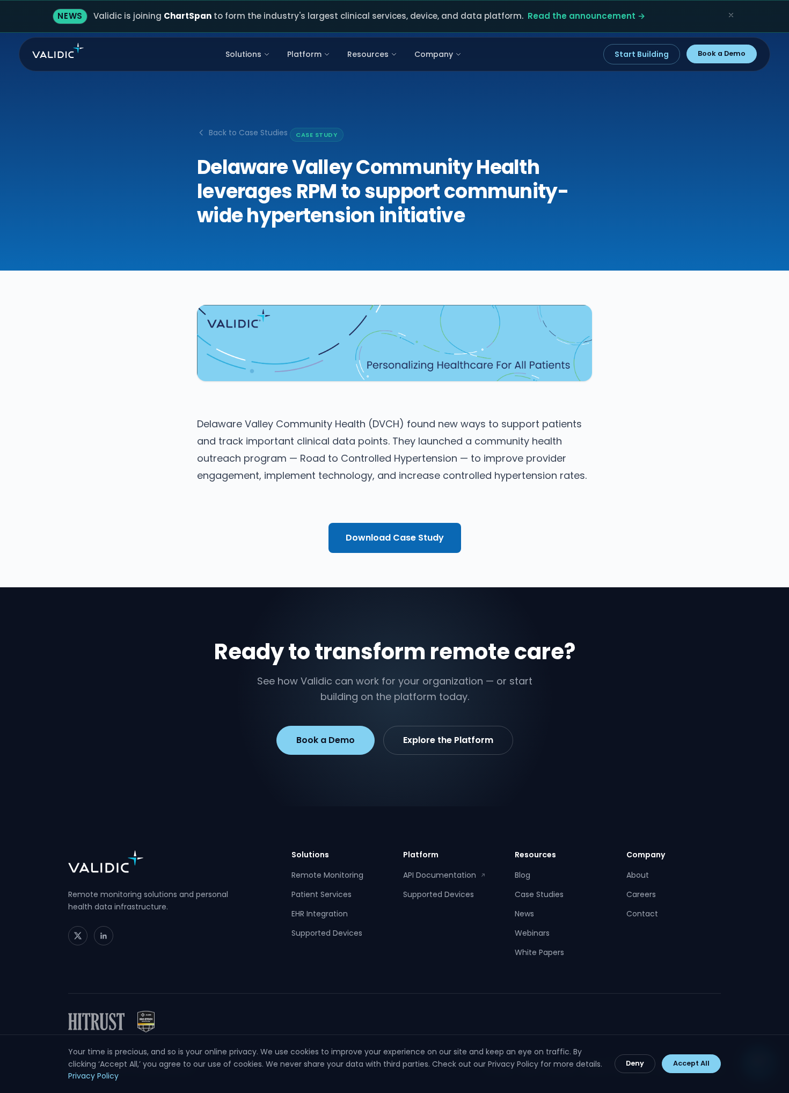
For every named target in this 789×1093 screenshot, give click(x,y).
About (637, 875)
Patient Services (321, 894)
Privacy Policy (93, 1075)
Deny (635, 1063)
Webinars (532, 933)
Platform (304, 54)
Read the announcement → (586, 15)
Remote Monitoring (327, 875)
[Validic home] (58, 50)
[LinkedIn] (103, 935)
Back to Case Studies (248, 132)
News (524, 913)
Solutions (243, 54)
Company (433, 54)
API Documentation (444, 875)
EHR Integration (319, 913)
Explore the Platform (448, 740)
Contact (642, 913)
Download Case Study (395, 537)
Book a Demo (722, 53)
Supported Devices (326, 933)
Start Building (642, 54)
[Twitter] (77, 935)
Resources (368, 54)
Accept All (691, 1063)
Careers (641, 894)
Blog (522, 875)
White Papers (539, 952)
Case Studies (539, 894)
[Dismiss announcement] (731, 15)
